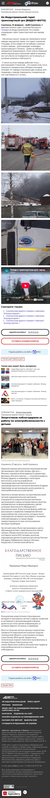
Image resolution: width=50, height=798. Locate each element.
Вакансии (17, 705)
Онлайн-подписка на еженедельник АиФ (23, 717)
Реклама (6, 705)
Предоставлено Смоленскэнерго (15, 460)
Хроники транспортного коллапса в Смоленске (28, 376)
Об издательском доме (14, 702)
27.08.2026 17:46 (7, 412)
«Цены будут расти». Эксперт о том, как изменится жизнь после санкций (25, 370)
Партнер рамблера (21, 786)
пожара (5, 30)
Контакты (7, 714)
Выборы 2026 (30, 720)
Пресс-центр (33, 702)
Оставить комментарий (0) (25, 341)
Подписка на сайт (23, 714)
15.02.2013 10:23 (7, 9)
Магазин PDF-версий (12, 720)
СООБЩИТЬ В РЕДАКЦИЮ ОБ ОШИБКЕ (19, 723)
